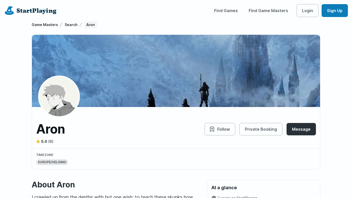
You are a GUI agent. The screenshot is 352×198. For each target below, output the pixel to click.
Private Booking (261, 129)
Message (301, 129)
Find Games (226, 10)
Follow (223, 129)
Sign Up (334, 10)
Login (307, 10)
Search (71, 24)
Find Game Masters (268, 10)
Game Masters (45, 24)
